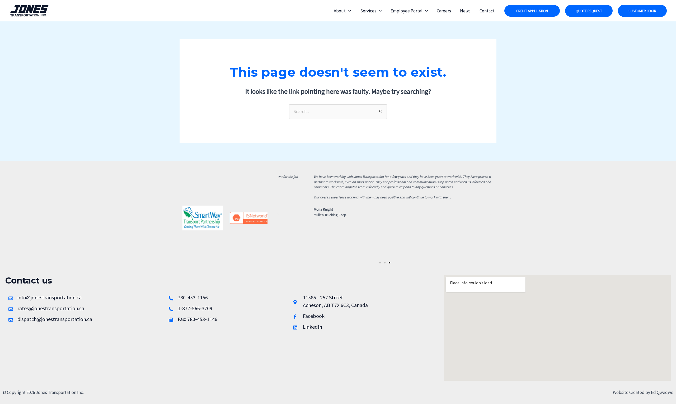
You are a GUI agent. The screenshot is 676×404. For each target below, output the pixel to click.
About (340, 11)
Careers (444, 11)
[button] (532, 11)
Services (368, 11)
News (465, 11)
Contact (487, 11)
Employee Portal (406, 11)
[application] (348, 11)
